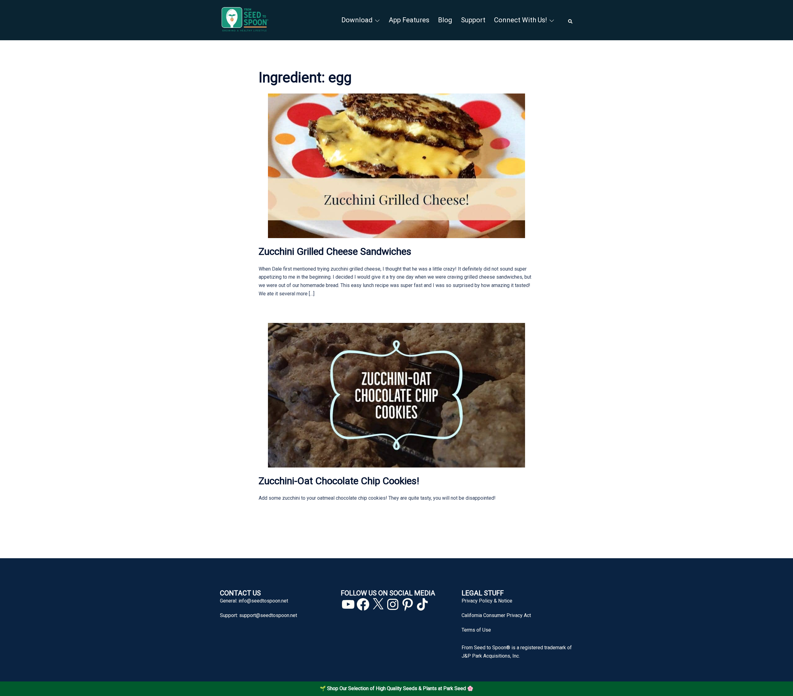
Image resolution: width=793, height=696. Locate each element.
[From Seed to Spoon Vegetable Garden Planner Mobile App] (245, 20)
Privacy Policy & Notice (487, 601)
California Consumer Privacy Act (496, 615)
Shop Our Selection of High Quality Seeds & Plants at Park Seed (396, 688)
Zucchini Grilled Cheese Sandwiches (335, 251)
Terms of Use (476, 630)
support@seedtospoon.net (268, 615)
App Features (409, 20)
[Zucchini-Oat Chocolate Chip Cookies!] (396, 395)
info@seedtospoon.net (263, 601)
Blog (445, 20)
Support (473, 20)
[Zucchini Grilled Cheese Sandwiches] (396, 165)
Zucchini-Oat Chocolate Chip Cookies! (339, 481)
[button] (570, 20)
